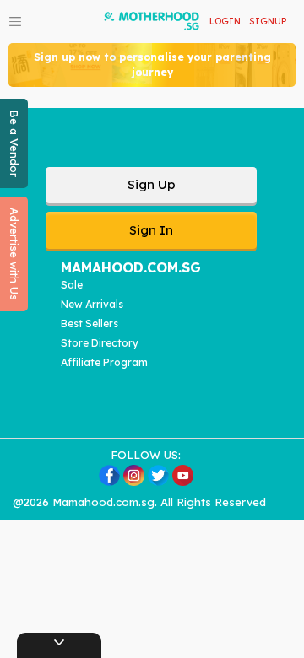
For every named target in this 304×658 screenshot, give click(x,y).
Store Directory (99, 343)
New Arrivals (92, 304)
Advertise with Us (14, 254)
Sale (72, 284)
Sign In (151, 230)
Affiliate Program (104, 362)
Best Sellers (89, 323)
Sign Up (152, 184)
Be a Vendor (14, 143)
